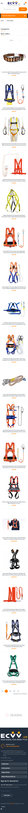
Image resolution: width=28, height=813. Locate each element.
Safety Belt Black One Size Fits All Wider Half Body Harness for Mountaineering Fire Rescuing (14, 574)
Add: (2, 751)
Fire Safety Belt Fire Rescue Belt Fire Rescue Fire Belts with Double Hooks (14, 73)
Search (3, 806)
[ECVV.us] (14, 2)
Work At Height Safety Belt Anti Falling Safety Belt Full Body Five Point (14, 502)
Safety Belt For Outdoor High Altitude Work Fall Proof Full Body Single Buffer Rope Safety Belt (14, 287)
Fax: (2, 760)
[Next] (18, 691)
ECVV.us (12, 803)
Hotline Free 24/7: (10, 744)
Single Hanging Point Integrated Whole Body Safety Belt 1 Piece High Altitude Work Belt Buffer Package (14, 216)
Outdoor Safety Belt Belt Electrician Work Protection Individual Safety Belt (14, 646)
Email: (2, 758)
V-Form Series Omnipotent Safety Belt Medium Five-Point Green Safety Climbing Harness (14, 681)
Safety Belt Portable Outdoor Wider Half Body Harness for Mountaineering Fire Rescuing (14, 538)
